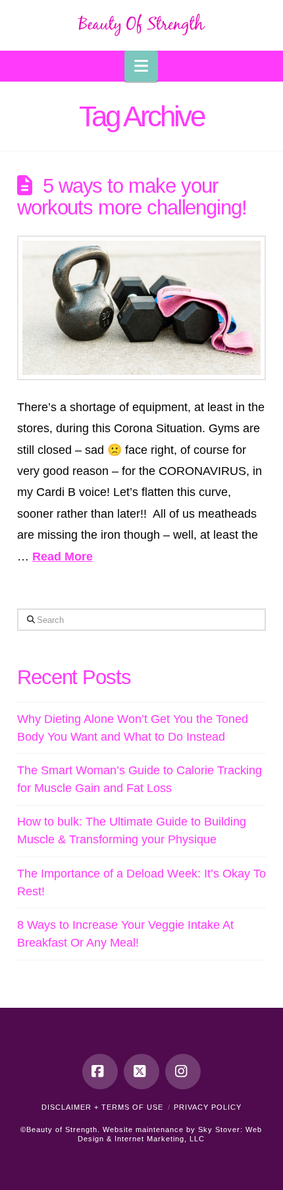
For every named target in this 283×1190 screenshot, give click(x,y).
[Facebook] (100, 1071)
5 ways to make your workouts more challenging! (132, 196)
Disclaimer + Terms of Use (102, 1107)
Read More (62, 556)
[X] (141, 1071)
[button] (141, 66)
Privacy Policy (208, 1107)
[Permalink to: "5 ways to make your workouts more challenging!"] (141, 308)
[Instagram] (183, 1071)
